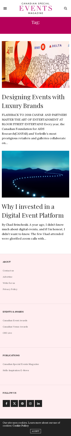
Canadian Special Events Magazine (21, 364)
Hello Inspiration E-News (16, 370)
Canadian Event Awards (15, 320)
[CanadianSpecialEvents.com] (35, 8)
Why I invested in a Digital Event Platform (33, 210)
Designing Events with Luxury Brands (33, 101)
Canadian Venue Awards (15, 326)
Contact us (8, 270)
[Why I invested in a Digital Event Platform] (35, 174)
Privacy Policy (10, 289)
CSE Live (7, 332)
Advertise (7, 276)
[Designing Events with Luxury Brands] (35, 64)
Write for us (9, 283)
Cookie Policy (21, 425)
